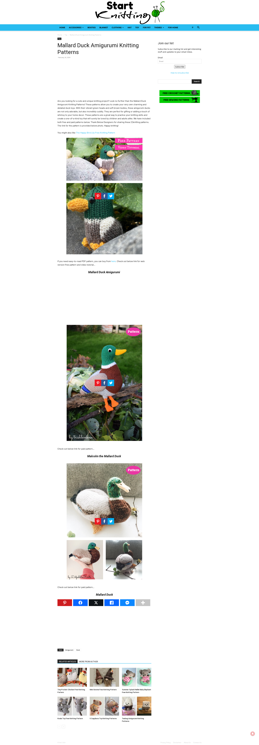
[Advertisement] (104, 80)
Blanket (103, 27)
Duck (78, 650)
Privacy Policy (166, 742)
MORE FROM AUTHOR (88, 662)
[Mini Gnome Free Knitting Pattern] (104, 677)
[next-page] (63, 726)
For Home (173, 27)
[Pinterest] (192, 27)
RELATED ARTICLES (67, 662)
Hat (130, 27)
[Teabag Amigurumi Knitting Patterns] (136, 706)
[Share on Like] (111, 602)
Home (62, 27)
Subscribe (179, 66)
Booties (92, 27)
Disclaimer (177, 742)
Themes (158, 27)
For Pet (147, 27)
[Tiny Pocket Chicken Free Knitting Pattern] (72, 677)
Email (160, 57)
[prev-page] (59, 726)
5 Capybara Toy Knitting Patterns (103, 718)
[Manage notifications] (253, 734)
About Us (187, 742)
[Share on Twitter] (96, 602)
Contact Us (197, 742)
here (113, 261)
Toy (137, 27)
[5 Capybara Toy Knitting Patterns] (104, 706)
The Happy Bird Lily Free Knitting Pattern (95, 132)
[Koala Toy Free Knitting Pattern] (72, 706)
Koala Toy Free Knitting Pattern (70, 718)
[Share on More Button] (143, 602)
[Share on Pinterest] (64, 602)
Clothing (117, 27)
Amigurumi (69, 650)
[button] (198, 27)
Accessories (75, 27)
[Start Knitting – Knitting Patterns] (129, 12)
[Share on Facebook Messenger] (127, 602)
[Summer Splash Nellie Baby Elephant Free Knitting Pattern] (136, 677)
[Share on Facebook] (80, 602)
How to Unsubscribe (180, 73)
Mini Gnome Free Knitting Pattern (103, 690)
